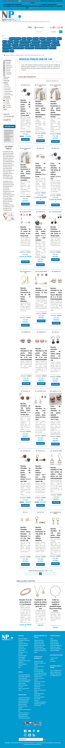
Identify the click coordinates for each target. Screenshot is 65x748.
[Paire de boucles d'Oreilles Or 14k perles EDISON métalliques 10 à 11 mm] (55, 399)
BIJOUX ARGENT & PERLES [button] (18, 47)
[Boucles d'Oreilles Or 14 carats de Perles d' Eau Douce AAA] (25, 219)
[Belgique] (62, 27)
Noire (7, 100)
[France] (51, 27)
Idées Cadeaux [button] (51, 47)
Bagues (8, 70)
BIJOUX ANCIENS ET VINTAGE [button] (41, 47)
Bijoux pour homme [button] (34, 44)
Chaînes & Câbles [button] (55, 44)
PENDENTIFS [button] (42, 38)
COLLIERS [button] (29, 38)
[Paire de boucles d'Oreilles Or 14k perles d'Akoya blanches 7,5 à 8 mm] (40, 156)
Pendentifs (9, 67)
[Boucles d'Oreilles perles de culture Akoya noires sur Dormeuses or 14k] (55, 339)
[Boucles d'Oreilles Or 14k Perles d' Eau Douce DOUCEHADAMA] (41, 280)
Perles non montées (6, 78)
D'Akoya (7, 84)
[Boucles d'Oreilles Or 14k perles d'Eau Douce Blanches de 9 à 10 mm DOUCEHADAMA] (56, 280)
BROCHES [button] (16, 41)
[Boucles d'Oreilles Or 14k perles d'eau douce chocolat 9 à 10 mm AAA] (25, 397)
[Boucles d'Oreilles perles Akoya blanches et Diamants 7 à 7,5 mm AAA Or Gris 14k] (25, 520)
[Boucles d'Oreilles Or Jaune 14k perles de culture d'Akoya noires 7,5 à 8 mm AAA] (25, 458)
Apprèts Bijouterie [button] (45, 44)
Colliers (8, 62)
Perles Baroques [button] (35, 41)
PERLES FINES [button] (14, 44)
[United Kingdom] (54, 27)
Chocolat (8, 107)
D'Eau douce (8, 88)
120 (48, 570)
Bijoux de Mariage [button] (29, 47)
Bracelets (9, 65)
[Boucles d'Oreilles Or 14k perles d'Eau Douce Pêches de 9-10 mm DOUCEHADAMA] (41, 340)
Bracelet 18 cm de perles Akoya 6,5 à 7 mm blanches (16, 602)
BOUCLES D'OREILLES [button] (50, 38)
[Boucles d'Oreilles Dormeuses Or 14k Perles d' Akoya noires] (55, 219)
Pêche (8, 103)
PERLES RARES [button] (55, 41)
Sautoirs (8, 72)
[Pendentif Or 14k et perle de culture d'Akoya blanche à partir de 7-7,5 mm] (31, 591)
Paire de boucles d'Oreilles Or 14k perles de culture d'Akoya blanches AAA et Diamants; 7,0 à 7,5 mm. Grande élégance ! (25, 547)
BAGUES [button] (4, 41)
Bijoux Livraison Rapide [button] (14, 38)
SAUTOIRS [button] (10, 41)
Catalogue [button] (5, 38)
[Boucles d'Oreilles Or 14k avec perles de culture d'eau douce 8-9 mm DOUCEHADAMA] (56, 459)
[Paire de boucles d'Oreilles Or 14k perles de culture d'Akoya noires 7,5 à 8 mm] (55, 156)
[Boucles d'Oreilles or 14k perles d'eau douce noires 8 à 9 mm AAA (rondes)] (40, 219)
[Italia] (56, 27)
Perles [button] (23, 38)
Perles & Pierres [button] (6, 44)
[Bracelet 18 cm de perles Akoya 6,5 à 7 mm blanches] (16, 591)
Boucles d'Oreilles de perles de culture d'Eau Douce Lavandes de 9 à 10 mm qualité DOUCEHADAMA (26, 364)
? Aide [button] (11, 50)
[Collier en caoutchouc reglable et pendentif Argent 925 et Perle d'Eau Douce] (46, 591)
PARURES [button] (59, 38)
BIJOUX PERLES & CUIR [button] (23, 44)
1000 (51, 570)
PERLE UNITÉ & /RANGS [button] (45, 41)
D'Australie (8, 89)
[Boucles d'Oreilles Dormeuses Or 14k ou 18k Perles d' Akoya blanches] (25, 280)
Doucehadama (8, 91)
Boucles (8, 69)
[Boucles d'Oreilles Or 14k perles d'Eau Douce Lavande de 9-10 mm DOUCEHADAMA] (26, 340)
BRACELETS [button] (35, 38)
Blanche (8, 98)
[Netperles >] (3, 55)
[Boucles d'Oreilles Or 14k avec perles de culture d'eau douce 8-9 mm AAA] (40, 399)
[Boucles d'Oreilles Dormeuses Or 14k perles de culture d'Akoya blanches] (40, 520)
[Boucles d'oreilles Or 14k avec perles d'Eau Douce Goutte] (55, 521)
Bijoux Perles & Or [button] (7, 47)
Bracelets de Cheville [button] (25, 41)
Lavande (8, 105)
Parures (8, 63)
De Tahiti (7, 86)
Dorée (7, 102)
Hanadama (7, 93)
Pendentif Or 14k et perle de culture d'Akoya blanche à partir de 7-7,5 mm (31, 604)
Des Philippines (9, 94)
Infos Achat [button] (5, 50)
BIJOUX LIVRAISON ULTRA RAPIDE (31, 4)
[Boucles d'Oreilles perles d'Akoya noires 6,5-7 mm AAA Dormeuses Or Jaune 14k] (40, 458)
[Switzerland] (59, 27)
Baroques (8, 74)
